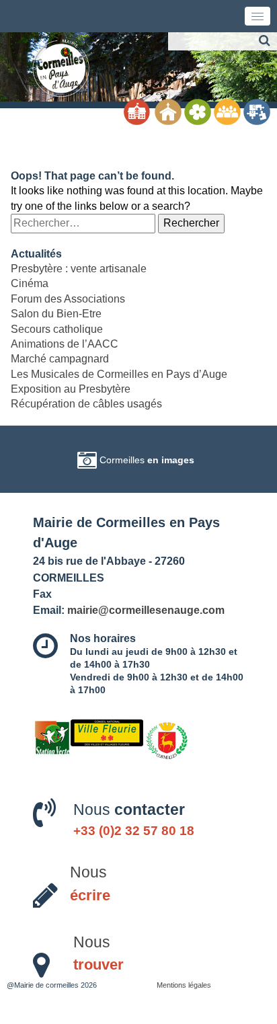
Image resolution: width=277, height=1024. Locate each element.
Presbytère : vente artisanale (79, 268)
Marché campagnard (60, 358)
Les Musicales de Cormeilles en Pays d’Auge (119, 374)
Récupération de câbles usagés (86, 403)
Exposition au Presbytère (70, 389)
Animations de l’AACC (64, 344)
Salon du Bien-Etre (56, 313)
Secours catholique (57, 329)
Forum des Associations (68, 299)
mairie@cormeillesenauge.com (146, 610)
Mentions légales (184, 985)
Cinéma (29, 283)
